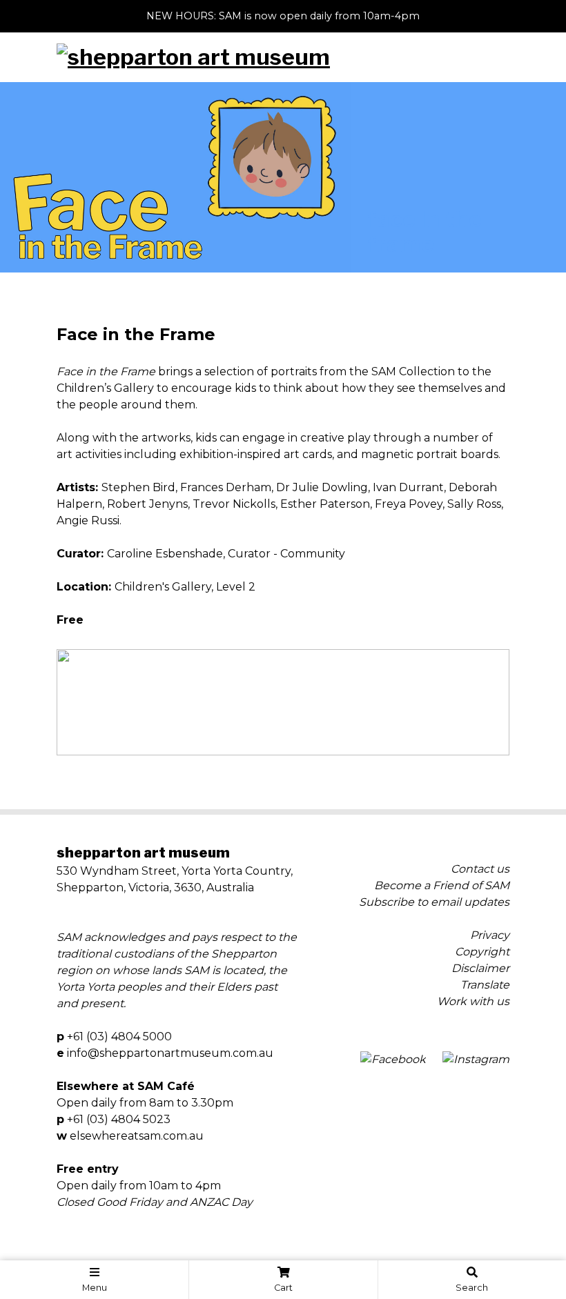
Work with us (473, 1001)
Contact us (480, 868)
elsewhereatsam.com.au (137, 1135)
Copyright (482, 951)
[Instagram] (475, 1059)
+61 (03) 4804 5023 (118, 1119)
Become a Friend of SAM (441, 885)
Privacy (489, 935)
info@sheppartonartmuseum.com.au (170, 1053)
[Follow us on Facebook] (393, 1059)
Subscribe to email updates (434, 902)
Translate (484, 984)
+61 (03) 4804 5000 (119, 1036)
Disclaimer (480, 968)
